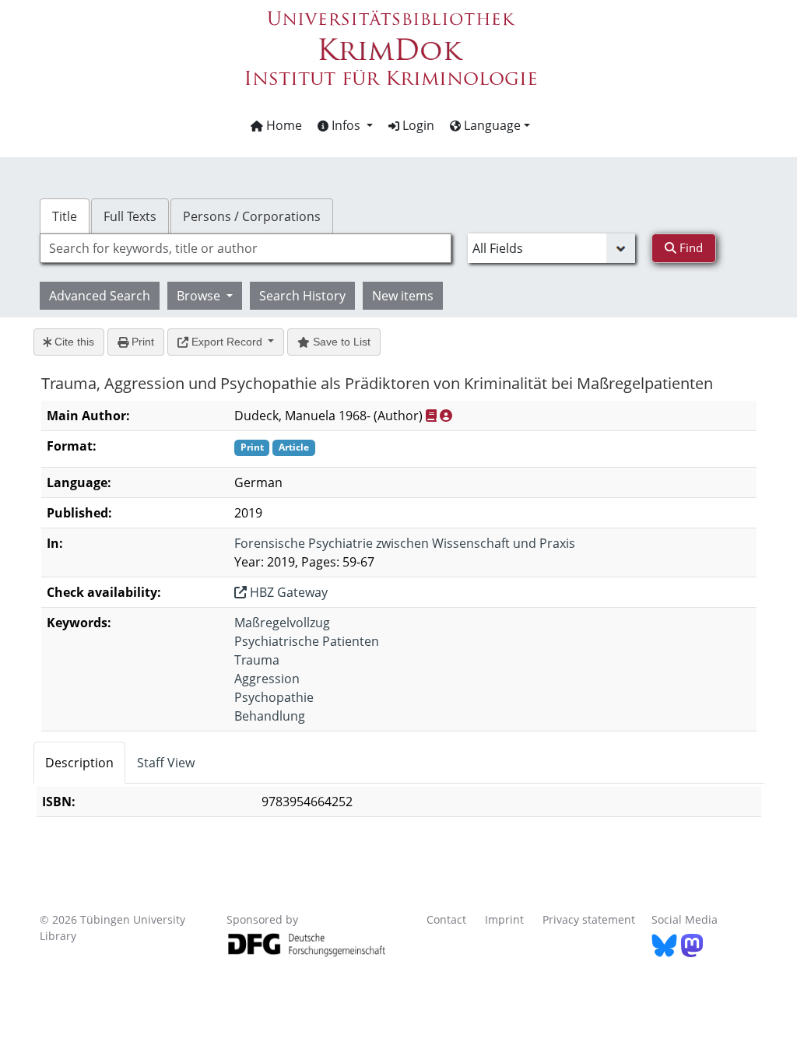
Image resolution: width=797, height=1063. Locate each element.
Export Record (226, 341)
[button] (345, 125)
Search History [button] (302, 295)
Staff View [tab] (166, 762)
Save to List (340, 341)
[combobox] (245, 248)
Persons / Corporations (252, 216)
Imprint (504, 919)
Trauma (256, 659)
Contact (446, 919)
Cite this (72, 341)
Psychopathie (274, 697)
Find (689, 247)
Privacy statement (588, 919)
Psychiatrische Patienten (306, 641)
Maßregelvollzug (282, 622)
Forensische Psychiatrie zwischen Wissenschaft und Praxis (404, 543)
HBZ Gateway (287, 592)
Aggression (267, 678)
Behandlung (269, 715)
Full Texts (130, 216)
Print (141, 341)
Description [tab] (79, 762)
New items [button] (403, 295)
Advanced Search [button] (99, 295)
